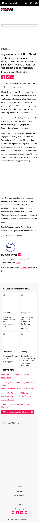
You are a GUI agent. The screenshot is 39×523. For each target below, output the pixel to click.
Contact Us (19, 504)
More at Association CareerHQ (18, 412)
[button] (9, 3)
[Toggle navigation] (2, 13)
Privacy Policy (19, 509)
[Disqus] (19, 452)
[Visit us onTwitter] (13, 512)
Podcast (19, 487)
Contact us (24, 268)
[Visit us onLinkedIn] (21, 512)
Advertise (19, 500)
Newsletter (19, 491)
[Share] (3, 77)
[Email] (19, 254)
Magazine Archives (19, 495)
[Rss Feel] (26, 512)
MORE (18, 263)
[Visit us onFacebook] (17, 512)
